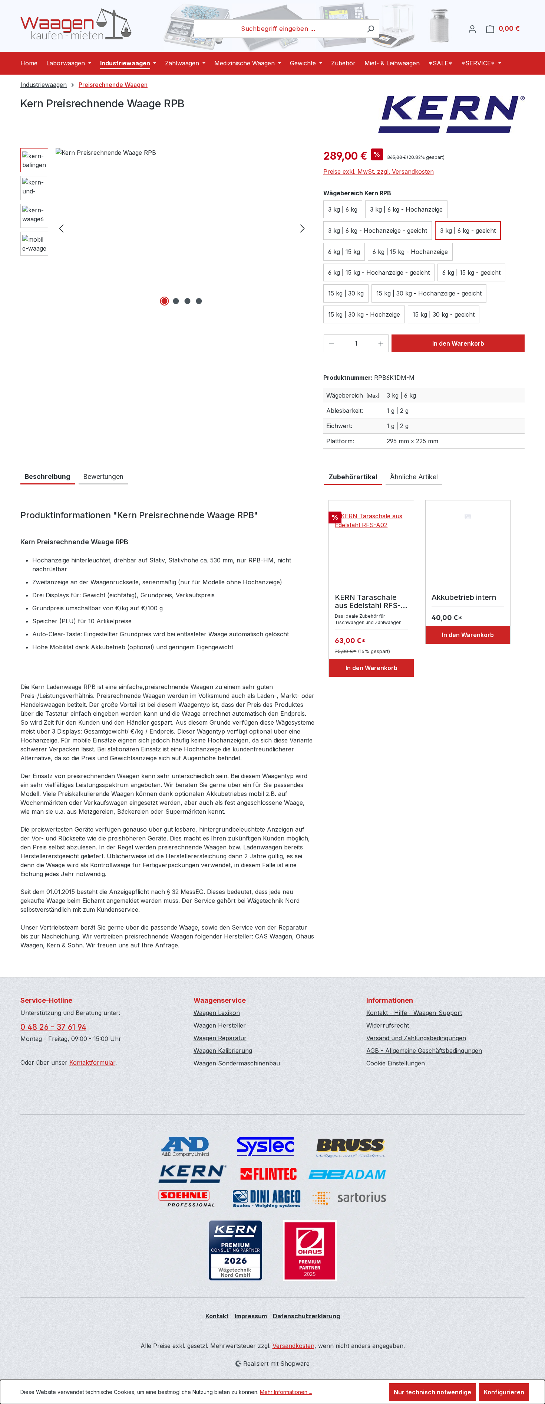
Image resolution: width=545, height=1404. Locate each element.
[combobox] (278, 28)
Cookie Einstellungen (395, 1063)
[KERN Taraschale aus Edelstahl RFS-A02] (371, 549)
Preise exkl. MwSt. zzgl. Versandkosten (378, 171)
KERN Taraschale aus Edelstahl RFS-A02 (367, 601)
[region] (164, 228)
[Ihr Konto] (472, 28)
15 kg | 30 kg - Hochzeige (364, 314)
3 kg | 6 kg (342, 209)
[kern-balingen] (182, 228)
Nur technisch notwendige (432, 1392)
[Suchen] (370, 28)
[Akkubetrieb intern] (468, 549)
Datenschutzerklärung (306, 1316)
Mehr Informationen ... (286, 1392)
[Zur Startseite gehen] (76, 24)
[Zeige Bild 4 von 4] (199, 301)
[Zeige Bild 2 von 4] (176, 301)
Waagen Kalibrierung (223, 1050)
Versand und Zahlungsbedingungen (416, 1038)
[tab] (47, 477)
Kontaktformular (92, 1062)
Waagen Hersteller (220, 1025)
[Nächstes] (302, 228)
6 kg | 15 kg (344, 251)
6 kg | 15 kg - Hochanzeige (410, 251)
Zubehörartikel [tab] (352, 477)
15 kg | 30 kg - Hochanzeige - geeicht (429, 293)
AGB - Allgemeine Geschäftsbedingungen (424, 1050)
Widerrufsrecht (387, 1025)
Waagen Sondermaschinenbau (237, 1063)
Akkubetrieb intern (464, 597)
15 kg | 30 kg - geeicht (444, 314)
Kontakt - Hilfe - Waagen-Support (414, 1012)
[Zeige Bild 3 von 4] (188, 301)
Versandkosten (293, 1345)
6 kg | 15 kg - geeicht (471, 272)
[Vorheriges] (61, 228)
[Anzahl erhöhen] (381, 343)
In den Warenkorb (458, 343)
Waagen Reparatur (220, 1038)
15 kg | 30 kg (346, 293)
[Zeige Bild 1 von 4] (165, 301)
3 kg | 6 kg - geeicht (468, 230)
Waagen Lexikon (217, 1012)
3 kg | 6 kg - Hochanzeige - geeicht (377, 230)
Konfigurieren (504, 1392)
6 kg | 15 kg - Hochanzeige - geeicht (379, 272)
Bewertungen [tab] (103, 476)
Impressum (251, 1316)
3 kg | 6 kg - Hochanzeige (406, 209)
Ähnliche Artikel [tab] (414, 477)
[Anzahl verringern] (331, 343)
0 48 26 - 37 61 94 (53, 1027)
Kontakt (217, 1316)
